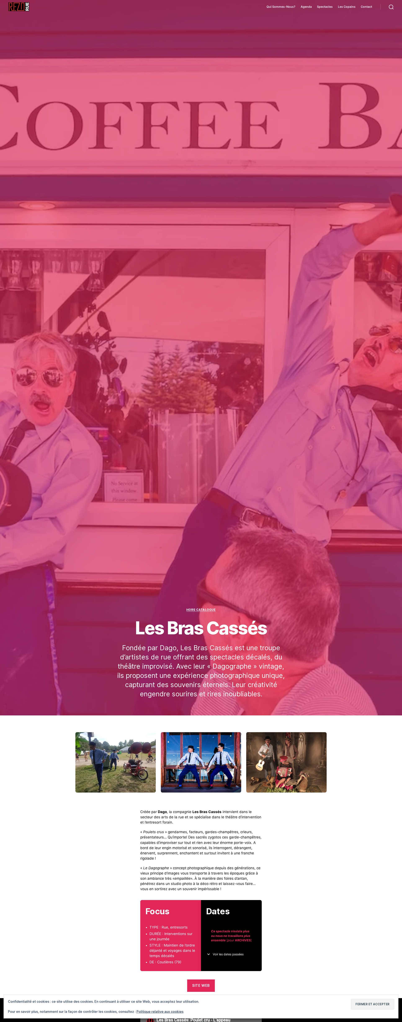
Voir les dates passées (228, 954)
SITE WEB (201, 985)
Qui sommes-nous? (281, 6)
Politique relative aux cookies (160, 1011)
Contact (366, 6)
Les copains (347, 6)
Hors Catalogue (201, 609)
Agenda (306, 6)
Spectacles (325, 6)
